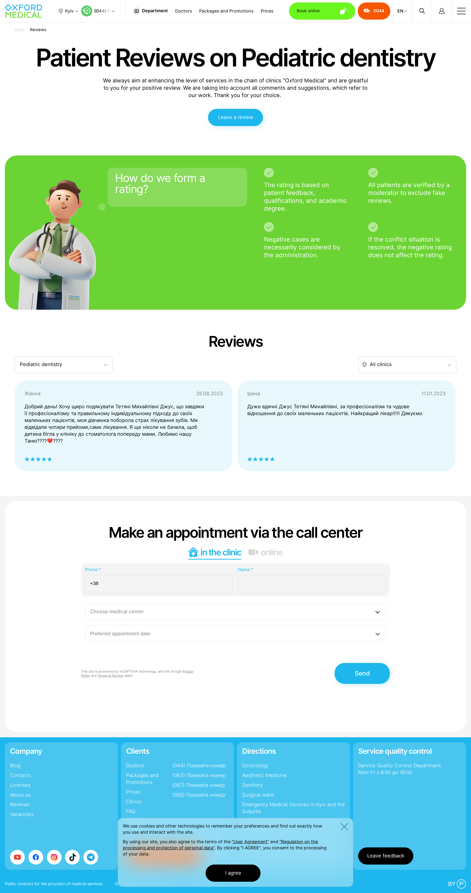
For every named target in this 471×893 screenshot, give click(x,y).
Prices (267, 11)
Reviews (19, 804)
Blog (15, 765)
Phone (93, 569)
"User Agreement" (250, 841)
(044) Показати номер (199, 765)
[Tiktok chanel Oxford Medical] (72, 857)
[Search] (422, 11)
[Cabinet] (441, 11)
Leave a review (235, 117)
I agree (233, 873)
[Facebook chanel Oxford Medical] (35, 857)
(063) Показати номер (198, 775)
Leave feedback (385, 856)
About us (20, 795)
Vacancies (21, 814)
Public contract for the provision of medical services (54, 883)
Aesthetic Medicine (264, 775)
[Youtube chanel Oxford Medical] (17, 857)
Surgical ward (258, 795)
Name (245, 569)
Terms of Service (110, 675)
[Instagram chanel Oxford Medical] (54, 857)
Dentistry (252, 785)
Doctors (183, 11)
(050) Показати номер (198, 795)
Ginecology (255, 765)
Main (19, 29)
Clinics (134, 801)
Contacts (20, 775)
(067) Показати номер (198, 785)
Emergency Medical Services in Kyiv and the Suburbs (293, 808)
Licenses (20, 785)
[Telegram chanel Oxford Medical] (90, 857)
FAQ (130, 811)
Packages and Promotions (226, 11)
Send (362, 673)
